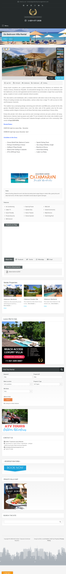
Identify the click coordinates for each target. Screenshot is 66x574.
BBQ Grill (47, 206)
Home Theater (29, 212)
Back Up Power (29, 206)
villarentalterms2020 (14, 271)
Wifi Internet (9, 219)
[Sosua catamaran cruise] (33, 178)
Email (50, 259)
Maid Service (48, 212)
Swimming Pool (49, 216)
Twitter (31, 259)
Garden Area (28, 209)
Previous (3, 62)
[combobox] (18, 384)
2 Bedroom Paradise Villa (31, 299)
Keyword (6, 374)
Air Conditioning (10, 206)
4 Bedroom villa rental (10, 299)
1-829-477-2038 (34, 21)
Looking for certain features (12, 403)
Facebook (20, 259)
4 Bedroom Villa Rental (50, 299)
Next (54, 62)
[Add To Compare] (3, 49)
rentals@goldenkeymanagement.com (37, 1)
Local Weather (45, 539)
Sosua (11, 39)
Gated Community (50, 209)
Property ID (37, 374)
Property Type (38, 381)
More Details (7, 305)
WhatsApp (41, 259)
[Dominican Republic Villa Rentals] (33, 12)
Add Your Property (54, 539)
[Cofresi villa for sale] (23, 342)
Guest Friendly (10, 212)
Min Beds (6, 388)
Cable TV (8, 209)
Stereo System (29, 216)
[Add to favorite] (6, 49)
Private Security (10, 216)
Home (5, 39)
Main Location (7, 381)
